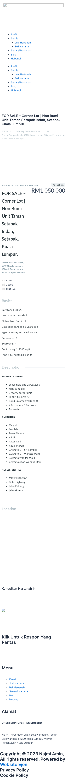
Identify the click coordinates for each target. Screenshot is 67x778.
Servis (14, 38)
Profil (14, 34)
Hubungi (16, 58)
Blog (13, 54)
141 (47, 131)
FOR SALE (6, 131)
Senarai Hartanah (21, 50)
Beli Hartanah (22, 46)
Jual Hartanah (23, 42)
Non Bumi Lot (18, 321)
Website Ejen (13, 764)
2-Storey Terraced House (28, 131)
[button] (3, 596)
